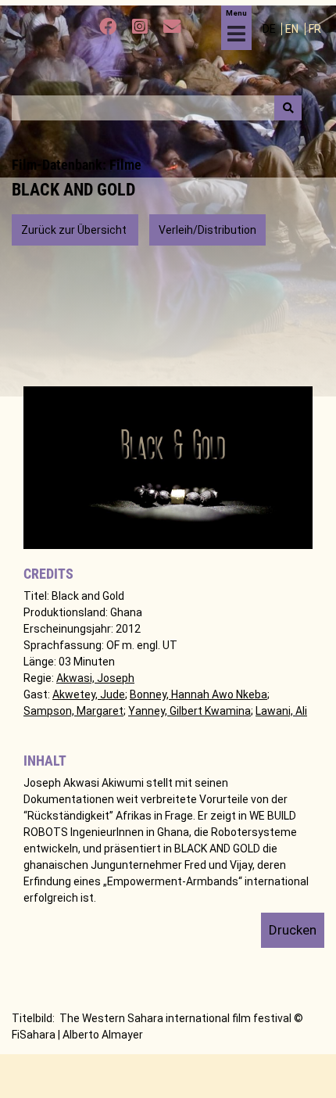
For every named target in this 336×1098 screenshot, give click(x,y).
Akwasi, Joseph (95, 678)
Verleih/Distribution (207, 230)
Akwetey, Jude (88, 694)
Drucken (292, 930)
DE (270, 29)
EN (293, 29)
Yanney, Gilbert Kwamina (189, 711)
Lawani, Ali (281, 711)
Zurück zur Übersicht (75, 230)
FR (315, 29)
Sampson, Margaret (73, 711)
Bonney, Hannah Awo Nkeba (198, 694)
